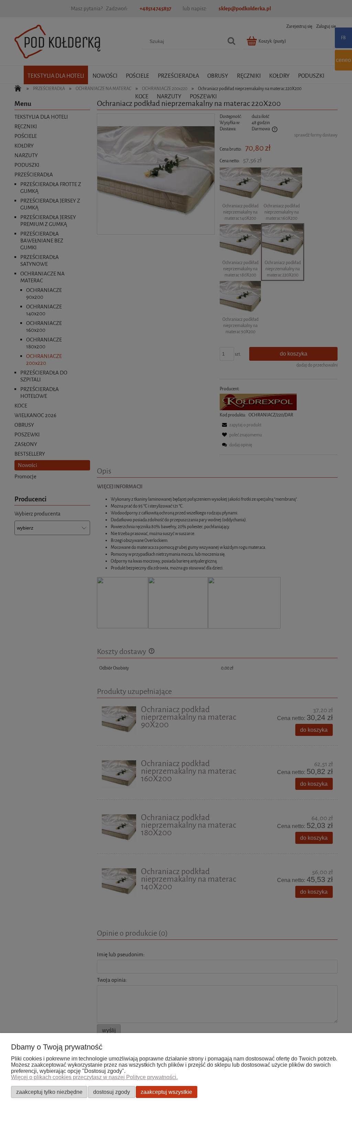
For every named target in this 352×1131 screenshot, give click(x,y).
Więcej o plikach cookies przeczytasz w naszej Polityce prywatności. (94, 1077)
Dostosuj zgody (111, 1092)
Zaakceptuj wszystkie (166, 1092)
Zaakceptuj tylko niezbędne (49, 1092)
